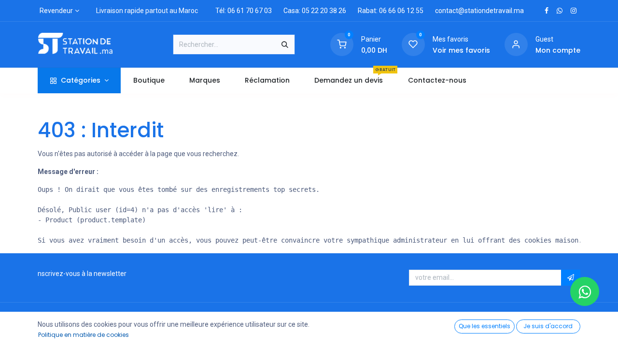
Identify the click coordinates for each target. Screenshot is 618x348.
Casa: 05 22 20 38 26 (314, 10)
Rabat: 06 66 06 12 (386, 10)
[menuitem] (149, 80)
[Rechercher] (285, 44)
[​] (546, 10)
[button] (570, 278)
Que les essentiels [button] (484, 326)
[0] (341, 44)
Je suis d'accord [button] (548, 326)
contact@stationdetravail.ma (479, 10)
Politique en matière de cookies (83, 335)
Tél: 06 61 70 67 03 (243, 10)
